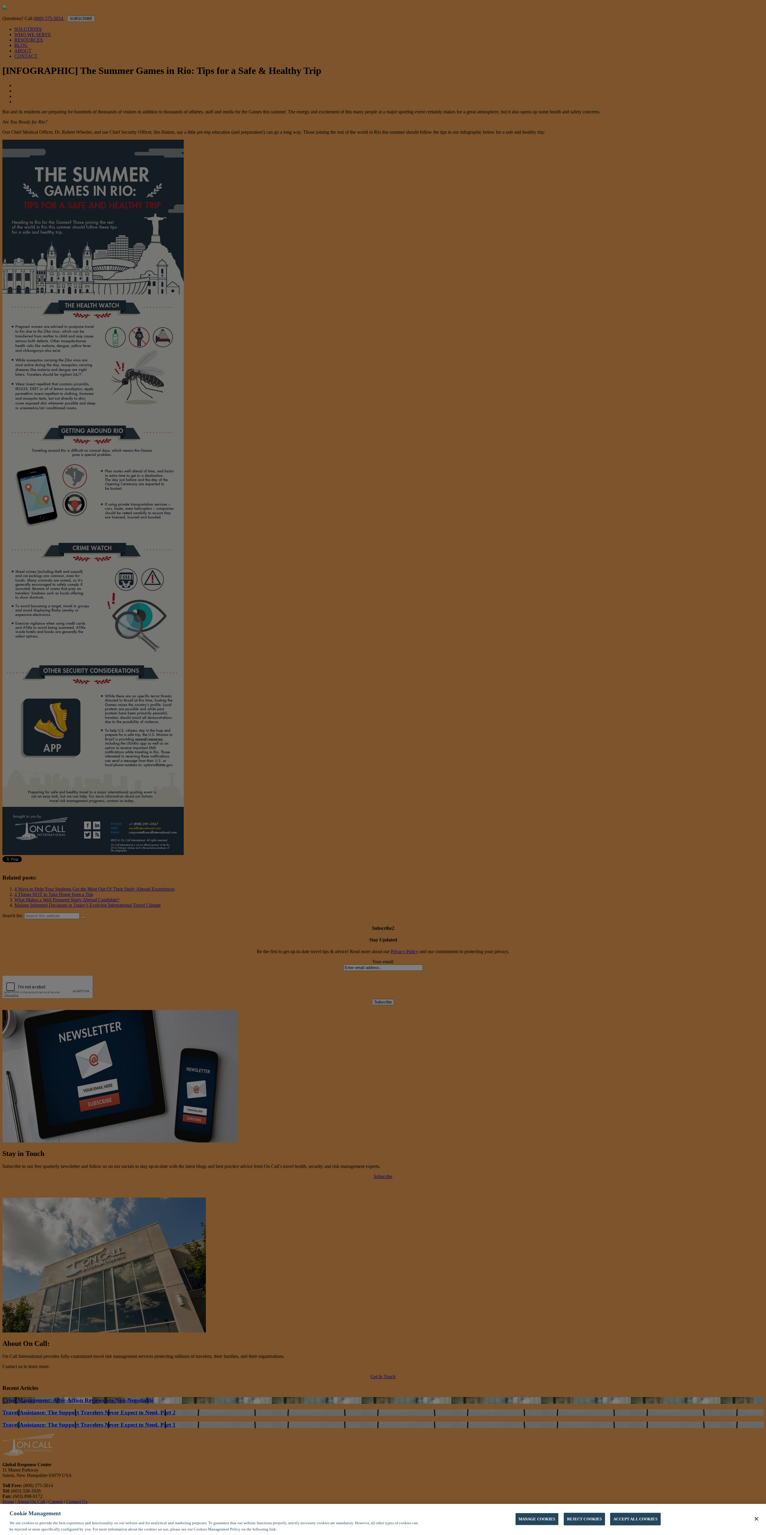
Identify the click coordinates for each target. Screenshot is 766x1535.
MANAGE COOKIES (537, 1519)
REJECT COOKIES (584, 1519)
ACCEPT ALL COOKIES (635, 1519)
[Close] (756, 1518)
